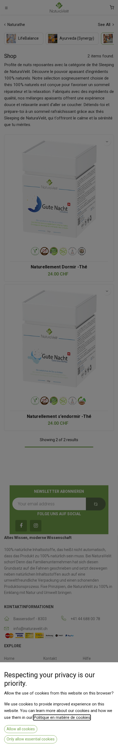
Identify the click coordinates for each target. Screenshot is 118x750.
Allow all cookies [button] (21, 729)
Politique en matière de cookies (61, 717)
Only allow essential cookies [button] (31, 739)
